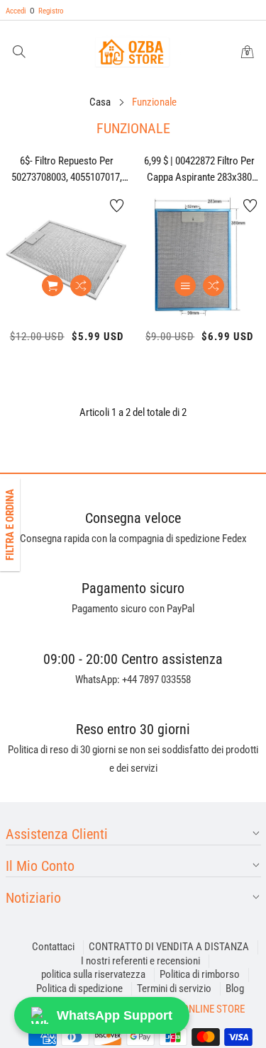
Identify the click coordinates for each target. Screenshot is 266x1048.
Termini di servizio (174, 988)
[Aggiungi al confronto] (81, 285)
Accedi (16, 11)
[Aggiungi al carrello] (52, 285)
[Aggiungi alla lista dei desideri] (117, 205)
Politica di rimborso (200, 974)
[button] (19, 52)
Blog (235, 988)
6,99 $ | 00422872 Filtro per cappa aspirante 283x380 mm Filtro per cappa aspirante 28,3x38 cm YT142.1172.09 (199, 169)
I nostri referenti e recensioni (140, 960)
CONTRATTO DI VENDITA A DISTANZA (169, 946)
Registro (47, 11)
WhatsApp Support (114, 1015)
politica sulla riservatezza (93, 974)
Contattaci (53, 946)
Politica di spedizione (79, 988)
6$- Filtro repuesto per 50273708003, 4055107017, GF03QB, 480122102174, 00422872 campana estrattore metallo (66, 169)
